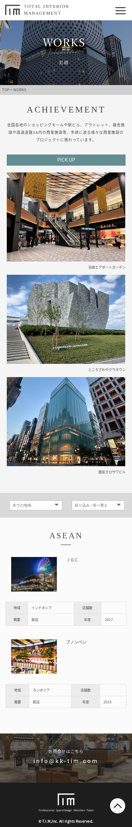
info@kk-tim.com (66, 760)
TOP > (7, 89)
